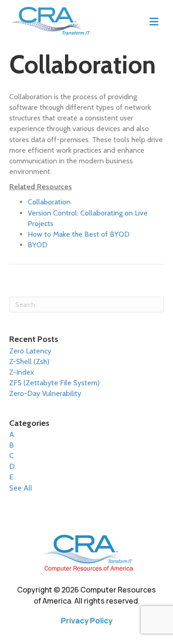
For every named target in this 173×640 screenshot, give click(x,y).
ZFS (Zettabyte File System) (54, 382)
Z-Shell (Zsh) (29, 361)
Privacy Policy (87, 621)
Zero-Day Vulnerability (45, 393)
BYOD (38, 244)
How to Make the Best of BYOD (79, 234)
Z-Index (21, 372)
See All (20, 488)
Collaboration (49, 201)
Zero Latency (30, 351)
